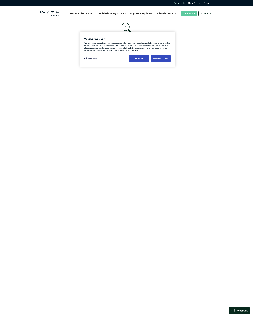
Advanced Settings (91, 58)
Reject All (139, 58)
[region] (127, 49)
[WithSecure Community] (50, 13)
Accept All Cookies (160, 58)
